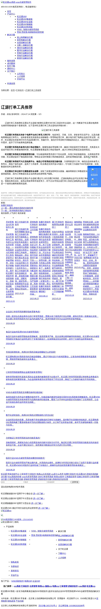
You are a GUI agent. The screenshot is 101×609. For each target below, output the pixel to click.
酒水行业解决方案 (25, 48)
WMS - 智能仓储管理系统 (28, 29)
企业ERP (36, 581)
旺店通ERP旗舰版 (25, 24)
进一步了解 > (39, 494)
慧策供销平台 (13, 474)
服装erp (48, 586)
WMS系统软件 (17, 581)
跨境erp (41, 586)
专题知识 (15, 566)
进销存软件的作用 (60, 479)
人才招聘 (21, 76)
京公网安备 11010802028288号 (71, 606)
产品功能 (20, 601)
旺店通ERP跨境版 (25, 27)
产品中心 (11, 14)
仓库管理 (33, 586)
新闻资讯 (15, 571)
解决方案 (11, 35)
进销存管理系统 (30, 479)
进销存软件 (73, 586)
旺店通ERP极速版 (25, 19)
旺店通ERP (22, 16)
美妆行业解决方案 (25, 55)
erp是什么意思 (57, 474)
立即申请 (75, 482)
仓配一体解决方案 (25, 45)
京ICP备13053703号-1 (47, 606)
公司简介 (21, 74)
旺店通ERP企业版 (25, 22)
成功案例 (11, 63)
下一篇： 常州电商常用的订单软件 (16, 211)
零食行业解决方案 (25, 53)
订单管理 (24, 474)
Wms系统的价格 (14, 477)
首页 (9, 11)
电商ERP (28, 581)
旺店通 (4, 474)
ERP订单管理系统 (45, 477)
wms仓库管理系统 (29, 477)
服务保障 (11, 61)
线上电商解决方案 (25, 37)
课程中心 (11, 68)
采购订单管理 (83, 477)
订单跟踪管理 (70, 477)
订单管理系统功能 (15, 479)
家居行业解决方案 (25, 58)
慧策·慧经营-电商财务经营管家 (30, 32)
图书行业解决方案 (25, 50)
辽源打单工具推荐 (33, 90)
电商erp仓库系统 (43, 474)
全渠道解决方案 (24, 42)
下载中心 (62, 553)
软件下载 (11, 66)
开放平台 (21, 79)
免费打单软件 (7, 205)
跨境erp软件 (59, 477)
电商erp (55, 586)
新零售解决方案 (24, 40)
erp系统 (17, 586)
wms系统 (82, 586)
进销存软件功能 (45, 479)
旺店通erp (91, 586)
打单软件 (20, 90)
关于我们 (11, 71)
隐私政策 (15, 562)
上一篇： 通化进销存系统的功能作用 (17, 208)
